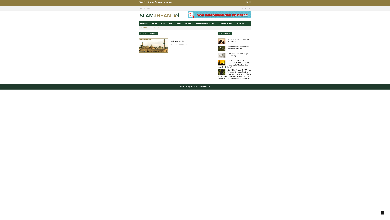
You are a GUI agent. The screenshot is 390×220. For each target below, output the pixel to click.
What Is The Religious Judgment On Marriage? (155, 2)
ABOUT (141, 8)
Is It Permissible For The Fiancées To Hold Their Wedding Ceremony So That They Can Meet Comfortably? (234, 64)
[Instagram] (246, 8)
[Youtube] (249, 8)
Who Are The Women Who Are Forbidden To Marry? (238, 48)
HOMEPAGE (144, 23)
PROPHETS (189, 23)
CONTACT (147, 8)
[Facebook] (240, 8)
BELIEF (154, 23)
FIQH (170, 23)
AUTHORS (240, 23)
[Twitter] (243, 8)
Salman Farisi (178, 41)
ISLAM (163, 23)
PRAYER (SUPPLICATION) (205, 23)
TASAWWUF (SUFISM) (225, 23)
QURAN (178, 23)
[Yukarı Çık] (382, 212)
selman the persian (155, 28)
